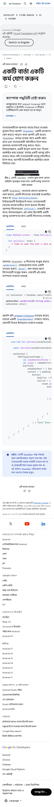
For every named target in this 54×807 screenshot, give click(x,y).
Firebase (6, 764)
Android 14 (7, 663)
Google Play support (11, 731)
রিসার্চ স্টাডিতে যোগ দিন (12, 736)
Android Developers (11, 54)
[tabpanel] (27, 242)
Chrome (6, 759)
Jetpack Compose (24, 315)
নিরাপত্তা (5, 549)
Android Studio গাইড (12, 690)
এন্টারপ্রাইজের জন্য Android (14, 544)
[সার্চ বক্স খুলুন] (25, 3)
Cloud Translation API (25, 33)
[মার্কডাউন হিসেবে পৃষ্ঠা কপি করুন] (15, 86)
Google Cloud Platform (13, 769)
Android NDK (8, 709)
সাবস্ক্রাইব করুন (42, 792)
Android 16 (7, 653)
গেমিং (4, 580)
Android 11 (7, 677)
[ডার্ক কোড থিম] (46, 232)
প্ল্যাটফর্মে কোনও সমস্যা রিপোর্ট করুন (17, 721)
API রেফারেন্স (8, 699)
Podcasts (6, 568)
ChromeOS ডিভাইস (11, 626)
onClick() (30, 208)
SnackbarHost (25, 319)
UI (40, 15)
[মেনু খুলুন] (5, 3)
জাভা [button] (23, 226)
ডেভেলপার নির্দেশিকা (11, 694)
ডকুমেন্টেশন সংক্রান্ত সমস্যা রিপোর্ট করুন (19, 726)
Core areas (26, 15)
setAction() (10, 265)
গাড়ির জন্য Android (11, 631)
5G (3, 604)
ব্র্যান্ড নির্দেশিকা (32, 785)
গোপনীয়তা (6, 599)
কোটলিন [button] (10, 226)
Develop (9, 15)
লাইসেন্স (19, 785)
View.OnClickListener (25, 198)
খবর (4, 558)
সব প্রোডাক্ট (7, 774)
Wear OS (6, 622)
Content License (40, 503)
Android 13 (7, 668)
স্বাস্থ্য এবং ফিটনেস (10, 590)
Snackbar (28, 131)
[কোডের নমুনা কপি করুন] (49, 232)
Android (6, 539)
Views (12, 18)
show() (22, 268)
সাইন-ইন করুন (43, 3)
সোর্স (4, 553)
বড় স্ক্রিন (5, 617)
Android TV (7, 636)
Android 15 (7, 658)
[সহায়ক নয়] (26, 64)
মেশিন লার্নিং (7, 585)
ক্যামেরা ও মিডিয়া (9, 595)
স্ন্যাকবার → (11, 116)
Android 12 (7, 672)
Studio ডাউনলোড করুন (12, 704)
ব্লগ (3, 563)
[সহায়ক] (21, 64)
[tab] (10, 226)
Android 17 (7, 648)
